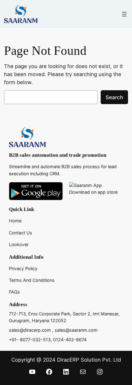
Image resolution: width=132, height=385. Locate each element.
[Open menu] (124, 14)
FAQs (14, 291)
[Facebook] (49, 371)
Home (15, 220)
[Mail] (82, 371)
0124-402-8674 (70, 339)
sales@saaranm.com (76, 330)
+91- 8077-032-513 (30, 339)
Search (114, 97)
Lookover (19, 244)
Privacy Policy (23, 268)
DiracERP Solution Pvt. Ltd (89, 360)
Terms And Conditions (32, 280)
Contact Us (20, 232)
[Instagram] (99, 371)
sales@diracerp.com (30, 330)
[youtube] (32, 371)
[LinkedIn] (66, 371)
